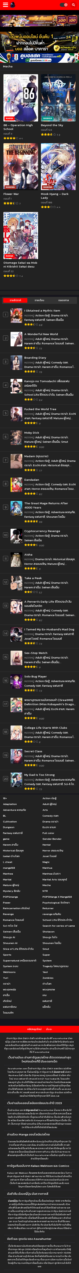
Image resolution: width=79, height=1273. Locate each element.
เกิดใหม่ (7, 1001)
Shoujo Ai (9, 937)
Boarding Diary (35, 357)
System (47, 960)
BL (4, 816)
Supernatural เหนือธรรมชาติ (19, 960)
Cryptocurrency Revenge (42, 531)
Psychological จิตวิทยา (56, 903)
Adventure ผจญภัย (63, 512)
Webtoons (9, 972)
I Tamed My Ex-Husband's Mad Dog (49, 629)
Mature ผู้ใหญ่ (61, 418)
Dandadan (31, 480)
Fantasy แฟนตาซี (34, 320)
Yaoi (45, 972)
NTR (45, 891)
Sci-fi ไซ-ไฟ (10, 926)
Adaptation (10, 804)
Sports (7, 955)
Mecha (47, 885)
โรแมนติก (8, 1013)
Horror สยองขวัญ (42, 489)
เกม (45, 995)
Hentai (47, 845)
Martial (7, 879)
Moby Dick (31, 432)
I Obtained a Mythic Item (42, 310)
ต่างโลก (47, 984)
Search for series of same (59, 926)
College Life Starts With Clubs (45, 728)
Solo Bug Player (35, 676)
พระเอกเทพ (49, 989)
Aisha (28, 554)
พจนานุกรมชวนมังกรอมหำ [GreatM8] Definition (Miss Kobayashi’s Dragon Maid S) (50, 702)
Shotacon (48, 931)
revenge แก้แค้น (52, 914)
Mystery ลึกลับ (11, 891)
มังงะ (49, 1029)
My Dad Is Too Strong (39, 775)
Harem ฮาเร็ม (32, 343)
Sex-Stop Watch (35, 653)
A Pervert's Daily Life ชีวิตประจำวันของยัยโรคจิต (48, 603)
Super (46, 955)
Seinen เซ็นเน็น (55, 320)
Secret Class (33, 751)
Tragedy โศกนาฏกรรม (55, 966)
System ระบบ (10, 966)
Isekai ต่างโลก (11, 856)
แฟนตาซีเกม (10, 1007)
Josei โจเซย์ (31, 639)
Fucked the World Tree (40, 409)
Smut (64, 442)
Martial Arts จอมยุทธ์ (55, 879)
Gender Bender (52, 839)
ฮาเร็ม (6, 995)
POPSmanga (10, 897)
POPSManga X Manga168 (57, 897)
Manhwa (8, 874)
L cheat (7, 862)
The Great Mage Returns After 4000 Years (46, 505)
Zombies (48, 978)
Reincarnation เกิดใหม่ (16, 908)
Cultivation (10, 821)
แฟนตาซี (47, 1001)
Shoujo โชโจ (50, 937)
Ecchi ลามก (39, 465)
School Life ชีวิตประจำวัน (39, 395)
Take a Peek (33, 578)
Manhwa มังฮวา (52, 874)
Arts (45, 810)
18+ (5, 798)
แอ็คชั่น (46, 1007)
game (6, 839)
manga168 (9, 868)
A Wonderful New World (41, 334)
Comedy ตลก (59, 362)
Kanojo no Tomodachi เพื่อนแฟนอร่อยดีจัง (46, 383)
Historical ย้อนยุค (58, 465)
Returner (48, 908)
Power (7, 903)
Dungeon (8, 827)
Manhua (47, 868)
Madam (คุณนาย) (36, 456)
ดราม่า (6, 984)
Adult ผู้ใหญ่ (42, 339)
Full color (48, 833)
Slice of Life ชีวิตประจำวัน (18, 949)
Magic (46, 862)
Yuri (5, 978)
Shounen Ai (10, 943)
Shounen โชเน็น (55, 517)
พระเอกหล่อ (9, 989)
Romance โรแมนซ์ (53, 343)
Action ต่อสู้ (42, 315)
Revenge (8, 914)
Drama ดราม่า (59, 315)
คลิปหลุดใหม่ (34, 1029)
